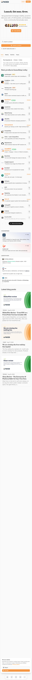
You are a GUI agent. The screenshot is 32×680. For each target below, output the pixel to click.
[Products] (16, 677)
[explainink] (16, 108)
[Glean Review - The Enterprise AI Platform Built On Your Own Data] (16, 371)
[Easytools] (16, 175)
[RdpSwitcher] (16, 144)
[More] (24, 677)
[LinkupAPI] (16, 206)
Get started (17, 30)
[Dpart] (16, 94)
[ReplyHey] (16, 194)
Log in (23, 1)
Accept (6, 670)
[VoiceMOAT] (16, 150)
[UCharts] (16, 182)
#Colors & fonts (11, 261)
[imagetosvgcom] (16, 163)
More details (14, 65)
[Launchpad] (7, 677)
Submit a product (17, 45)
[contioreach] (16, 75)
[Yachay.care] (16, 89)
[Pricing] (20, 677)
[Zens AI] (16, 200)
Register (28, 1)
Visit (28, 234)
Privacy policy (16, 664)
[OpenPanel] (16, 101)
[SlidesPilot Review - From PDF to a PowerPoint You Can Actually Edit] (16, 307)
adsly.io (27, 270)
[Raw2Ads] (16, 157)
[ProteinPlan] (16, 132)
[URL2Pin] (16, 120)
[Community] (11, 677)
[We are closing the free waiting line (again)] (16, 339)
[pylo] (16, 188)
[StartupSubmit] (16, 126)
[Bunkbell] (16, 169)
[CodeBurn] (16, 82)
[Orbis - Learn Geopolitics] (16, 138)
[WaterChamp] (16, 114)
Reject (6, 667)
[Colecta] (16, 212)
